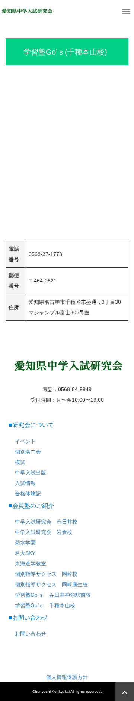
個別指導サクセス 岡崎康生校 (51, 584)
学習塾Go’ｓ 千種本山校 (45, 605)
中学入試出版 (30, 473)
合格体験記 (28, 494)
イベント (25, 441)
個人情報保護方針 (67, 677)
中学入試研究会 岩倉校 (43, 532)
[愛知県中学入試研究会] (26, 10)
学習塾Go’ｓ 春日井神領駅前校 (53, 595)
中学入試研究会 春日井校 (46, 522)
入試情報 (25, 483)
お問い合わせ (30, 634)
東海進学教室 (30, 563)
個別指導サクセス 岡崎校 (46, 574)
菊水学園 (25, 543)
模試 (20, 462)
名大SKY (25, 553)
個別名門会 (28, 452)
